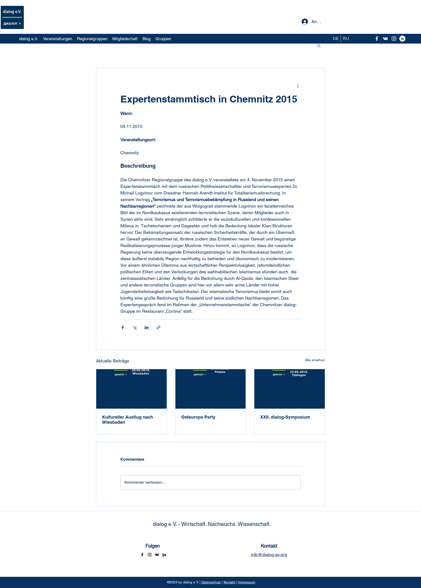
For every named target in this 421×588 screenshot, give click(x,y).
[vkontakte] (385, 39)
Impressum (246, 582)
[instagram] (394, 39)
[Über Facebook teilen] (122, 327)
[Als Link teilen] (158, 327)
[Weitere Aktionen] (298, 86)
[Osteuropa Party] (210, 389)
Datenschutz (211, 582)
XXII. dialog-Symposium (285, 417)
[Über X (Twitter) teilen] (134, 327)
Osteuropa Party (198, 417)
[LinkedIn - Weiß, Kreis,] (402, 39)
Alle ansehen (315, 360)
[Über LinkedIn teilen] (146, 327)
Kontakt (229, 582)
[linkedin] (164, 554)
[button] (318, 45)
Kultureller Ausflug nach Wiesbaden (127, 419)
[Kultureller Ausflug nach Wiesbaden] (131, 389)
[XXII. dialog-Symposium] (289, 389)
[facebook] (377, 39)
